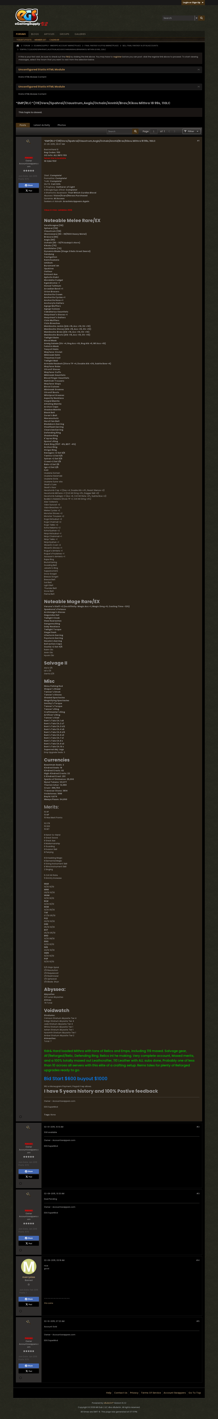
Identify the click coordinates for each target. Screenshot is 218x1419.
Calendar (54, 39)
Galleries (80, 34)
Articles (49, 34)
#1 (198, 140)
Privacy (134, 1392)
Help (108, 1392)
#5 (197, 1321)
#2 (197, 1126)
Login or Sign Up (191, 2)
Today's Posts (23, 39)
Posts (23, 125)
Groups (64, 34)
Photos (62, 125)
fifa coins (48, 1303)
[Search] (201, 18)
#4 (197, 1260)
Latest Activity (42, 125)
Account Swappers (175, 1392)
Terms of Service (151, 1392)
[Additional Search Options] (196, 18)
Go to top (194, 1392)
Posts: (22, 179)
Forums (21, 34)
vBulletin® (108, 1403)
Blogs (35, 34)
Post (30, 190)
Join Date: (23, 176)
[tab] (23, 125)
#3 (197, 1193)
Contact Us (120, 1392)
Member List (40, 39)
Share (30, 185)
